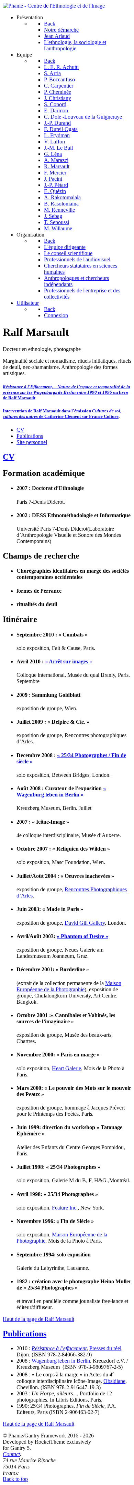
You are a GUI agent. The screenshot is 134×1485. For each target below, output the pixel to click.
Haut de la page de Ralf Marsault (38, 1319)
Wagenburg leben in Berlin (61, 1361)
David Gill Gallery (85, 923)
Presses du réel (105, 1348)
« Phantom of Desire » (82, 936)
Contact (11, 1454)
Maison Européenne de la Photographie (68, 986)
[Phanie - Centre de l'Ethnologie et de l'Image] (54, 6)
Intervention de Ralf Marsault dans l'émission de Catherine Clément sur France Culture (62, 413)
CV (20, 430)
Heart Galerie (66, 1068)
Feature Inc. (65, 1208)
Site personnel (31, 442)
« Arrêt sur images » (68, 661)
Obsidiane (114, 1381)
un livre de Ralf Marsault (66, 392)
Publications (29, 436)
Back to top (15, 1479)
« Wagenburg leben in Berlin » (61, 791)
